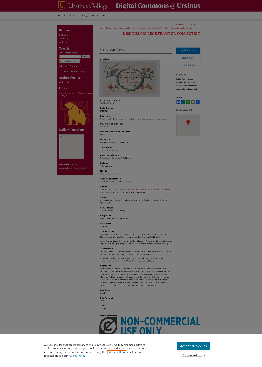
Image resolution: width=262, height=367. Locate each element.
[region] (131, 350)
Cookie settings (117, 352)
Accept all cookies (193, 346)
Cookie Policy (77, 355)
